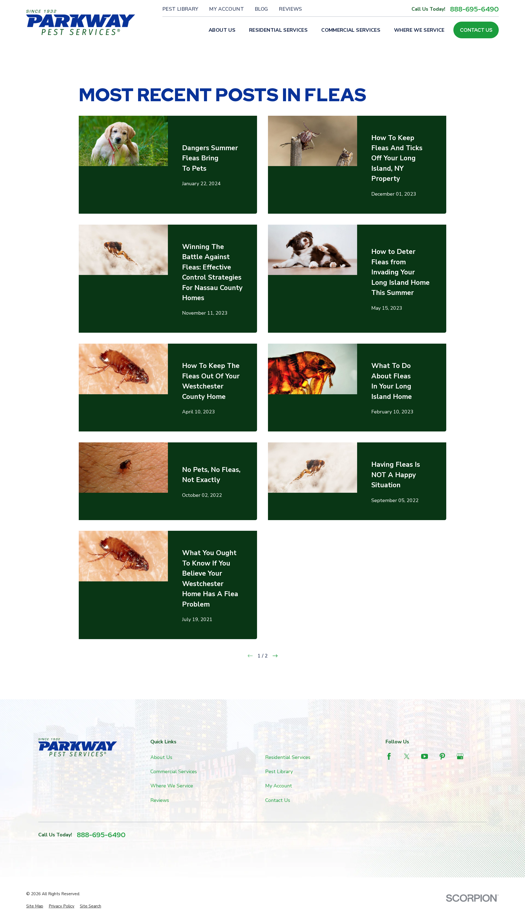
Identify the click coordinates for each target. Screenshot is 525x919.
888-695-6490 (474, 9)
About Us (161, 757)
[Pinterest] (442, 756)
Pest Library (180, 9)
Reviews (290, 9)
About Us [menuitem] (222, 30)
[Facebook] (389, 756)
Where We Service (171, 785)
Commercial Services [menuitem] (350, 30)
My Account (226, 9)
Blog (261, 9)
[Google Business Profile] (460, 756)
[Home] (80, 22)
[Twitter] (406, 756)
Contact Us (476, 30)
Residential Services (287, 757)
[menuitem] (34, 906)
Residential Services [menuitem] (278, 30)
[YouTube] (424, 756)
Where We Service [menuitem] (419, 30)
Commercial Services (173, 771)
